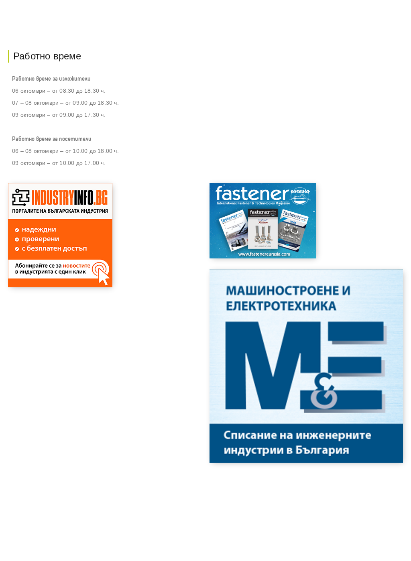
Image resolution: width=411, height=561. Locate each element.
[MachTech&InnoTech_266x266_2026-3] (60, 285)
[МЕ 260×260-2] (306, 460)
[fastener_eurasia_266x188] (263, 256)
